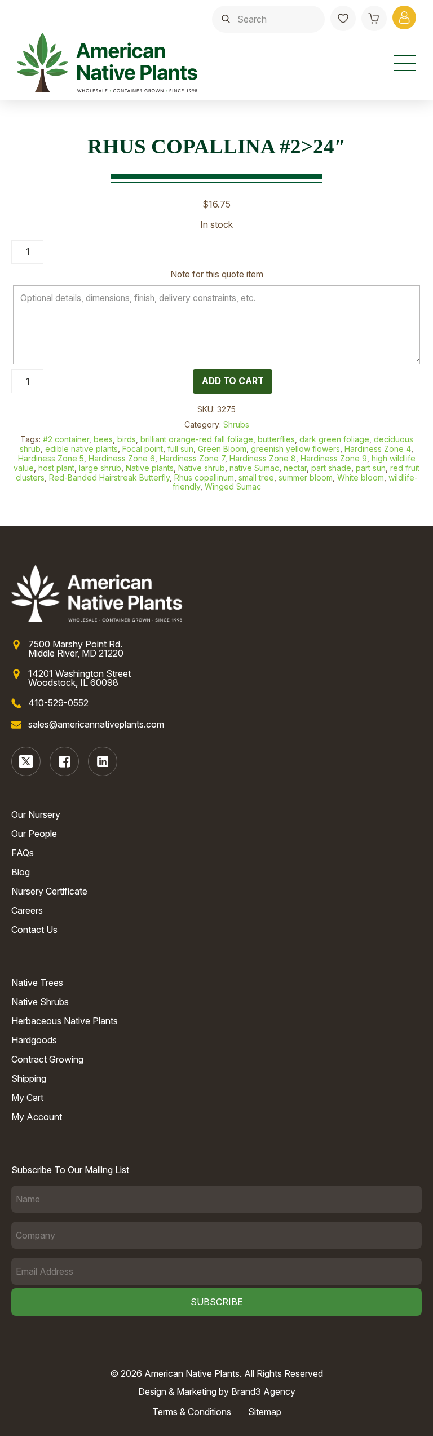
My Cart (27, 1097)
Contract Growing (47, 1059)
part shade (331, 468)
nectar (295, 468)
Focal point (142, 448)
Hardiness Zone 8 (262, 458)
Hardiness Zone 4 (377, 448)
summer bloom (306, 477)
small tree (256, 477)
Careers (27, 910)
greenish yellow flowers (295, 448)
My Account (36, 1116)
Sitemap (264, 1411)
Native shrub (201, 468)
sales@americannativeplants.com (96, 724)
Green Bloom (222, 448)
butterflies (276, 439)
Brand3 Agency (263, 1391)
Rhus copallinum (204, 477)
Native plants (150, 468)
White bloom (360, 477)
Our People (34, 833)
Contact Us (34, 929)
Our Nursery (35, 814)
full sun (180, 448)
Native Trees (37, 982)
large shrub (100, 468)
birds (126, 439)
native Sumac (254, 468)
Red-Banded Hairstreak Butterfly (109, 477)
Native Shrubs (40, 1001)
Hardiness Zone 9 (334, 458)
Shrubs (236, 424)
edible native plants (81, 448)
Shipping (28, 1078)
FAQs (22, 852)
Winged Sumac (233, 486)
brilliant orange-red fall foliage (196, 439)
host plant (56, 468)
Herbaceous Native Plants (64, 1021)
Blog (20, 872)
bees (103, 439)
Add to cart (233, 381)
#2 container (66, 439)
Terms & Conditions (191, 1411)
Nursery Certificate (49, 891)
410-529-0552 (58, 702)
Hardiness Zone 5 (51, 458)
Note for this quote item (216, 274)
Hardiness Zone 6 (122, 458)
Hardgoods (34, 1040)
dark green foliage (334, 439)
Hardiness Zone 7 (192, 458)
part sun (371, 468)
